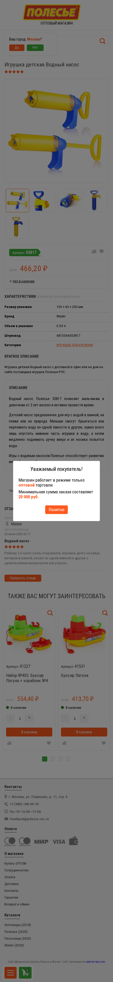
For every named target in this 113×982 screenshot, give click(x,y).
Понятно (56, 509)
